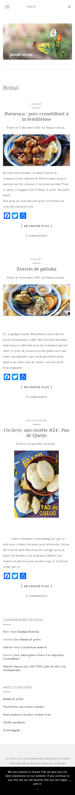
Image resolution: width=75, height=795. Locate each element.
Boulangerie (36, 420)
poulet (36, 259)
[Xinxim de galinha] (36, 300)
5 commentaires (36, 235)
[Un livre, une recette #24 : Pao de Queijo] (36, 484)
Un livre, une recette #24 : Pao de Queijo (36, 432)
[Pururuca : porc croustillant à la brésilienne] (36, 150)
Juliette (8, 647)
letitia (51, 444)
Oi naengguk (11, 730)
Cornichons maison (33, 647)
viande (36, 104)
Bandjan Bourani (28, 631)
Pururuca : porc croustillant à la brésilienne (36, 116)
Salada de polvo (30, 639)
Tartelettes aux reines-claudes (23, 706)
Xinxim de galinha (36, 269)
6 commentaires (36, 596)
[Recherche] (69, 7)
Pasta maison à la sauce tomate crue (27, 714)
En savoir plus (36, 225)
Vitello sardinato (14, 722)
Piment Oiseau (55, 127)
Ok (37, 789)
